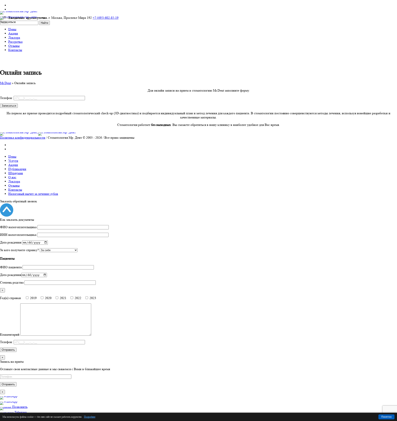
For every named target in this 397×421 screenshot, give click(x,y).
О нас (12, 177)
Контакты (15, 190)
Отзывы (14, 185)
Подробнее (89, 416)
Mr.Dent (5, 83)
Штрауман (15, 173)
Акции (13, 165)
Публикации (17, 169)
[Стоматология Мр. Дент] (38, 132)
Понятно (386, 416)
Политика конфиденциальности (22, 138)
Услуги (13, 161)
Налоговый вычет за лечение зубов (33, 194)
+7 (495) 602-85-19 (105, 18)
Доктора (14, 181)
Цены (12, 157)
